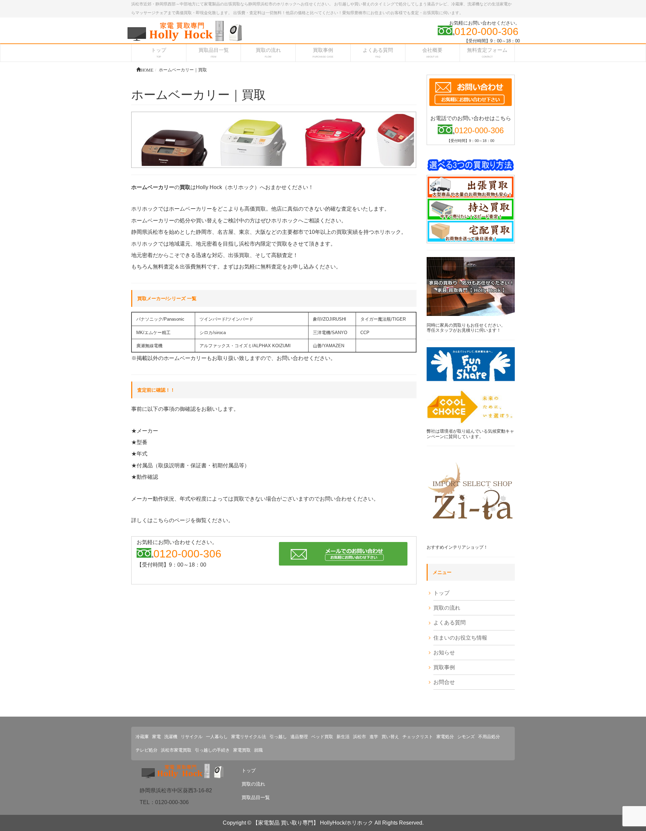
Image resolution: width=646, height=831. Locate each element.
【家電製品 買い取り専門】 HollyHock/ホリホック (313, 823)
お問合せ (444, 682)
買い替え (390, 736)
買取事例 (444, 667)
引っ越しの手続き (212, 750)
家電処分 (445, 736)
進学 (373, 736)
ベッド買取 (322, 736)
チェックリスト (417, 736)
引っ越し (278, 736)
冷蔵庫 (142, 736)
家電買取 (242, 750)
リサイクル (192, 736)
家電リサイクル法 (248, 736)
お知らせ (444, 652)
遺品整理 (299, 736)
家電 (156, 736)
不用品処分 (489, 736)
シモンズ (466, 736)
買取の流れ (446, 608)
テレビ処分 (146, 750)
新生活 (343, 736)
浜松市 (359, 736)
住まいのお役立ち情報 (460, 638)
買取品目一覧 (256, 797)
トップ (441, 593)
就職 (258, 750)
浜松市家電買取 (176, 750)
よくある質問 (449, 622)
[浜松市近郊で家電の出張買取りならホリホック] (185, 30)
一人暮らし (217, 736)
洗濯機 (170, 736)
